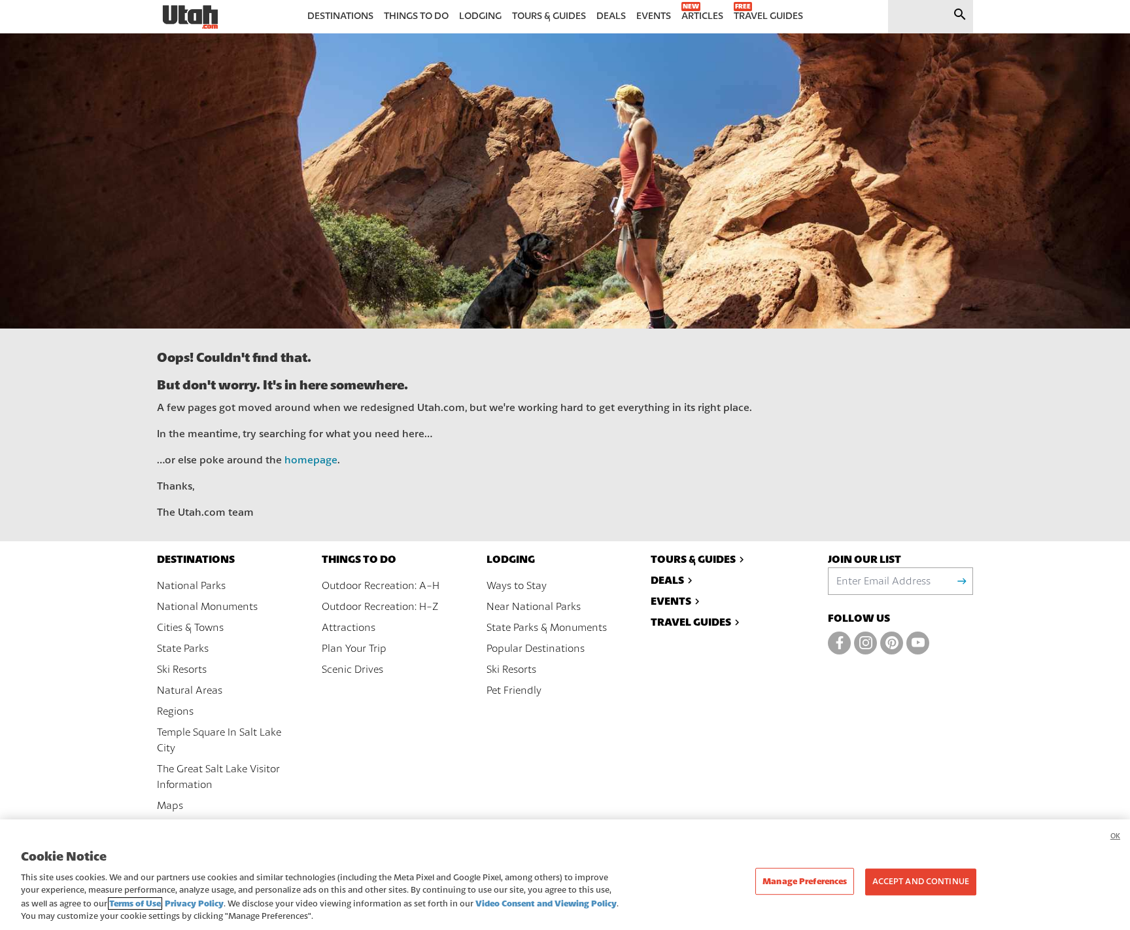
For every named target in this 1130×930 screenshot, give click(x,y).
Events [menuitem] (653, 16)
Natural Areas (189, 690)
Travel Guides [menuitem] (768, 16)
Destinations (196, 559)
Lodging (511, 559)
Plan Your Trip (354, 648)
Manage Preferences (804, 881)
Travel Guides (691, 622)
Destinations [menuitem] (340, 16)
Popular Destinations (536, 648)
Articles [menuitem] (702, 16)
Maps (170, 806)
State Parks (183, 648)
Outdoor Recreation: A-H (380, 586)
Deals (667, 580)
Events (671, 601)
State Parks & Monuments (547, 628)
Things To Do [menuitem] (416, 16)
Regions (175, 711)
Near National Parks (534, 607)
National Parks (191, 586)
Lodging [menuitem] (480, 16)
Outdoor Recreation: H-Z (380, 607)
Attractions (348, 628)
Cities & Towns (190, 628)
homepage (310, 460)
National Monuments (207, 607)
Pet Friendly (514, 690)
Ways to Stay (517, 586)
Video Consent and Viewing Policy (546, 903)
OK (1115, 836)
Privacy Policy (194, 903)
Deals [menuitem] (611, 16)
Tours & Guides (693, 559)
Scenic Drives (352, 669)
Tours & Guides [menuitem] (549, 16)
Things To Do (359, 559)
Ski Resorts (182, 669)
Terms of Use (135, 903)
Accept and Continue (920, 881)
